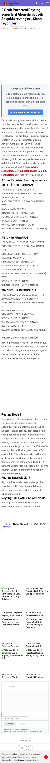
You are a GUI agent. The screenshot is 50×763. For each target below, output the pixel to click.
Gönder (10, 723)
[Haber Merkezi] (7, 527)
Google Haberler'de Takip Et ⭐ (25, 112)
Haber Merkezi (20, 524)
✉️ (30, 524)
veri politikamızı (18, 760)
